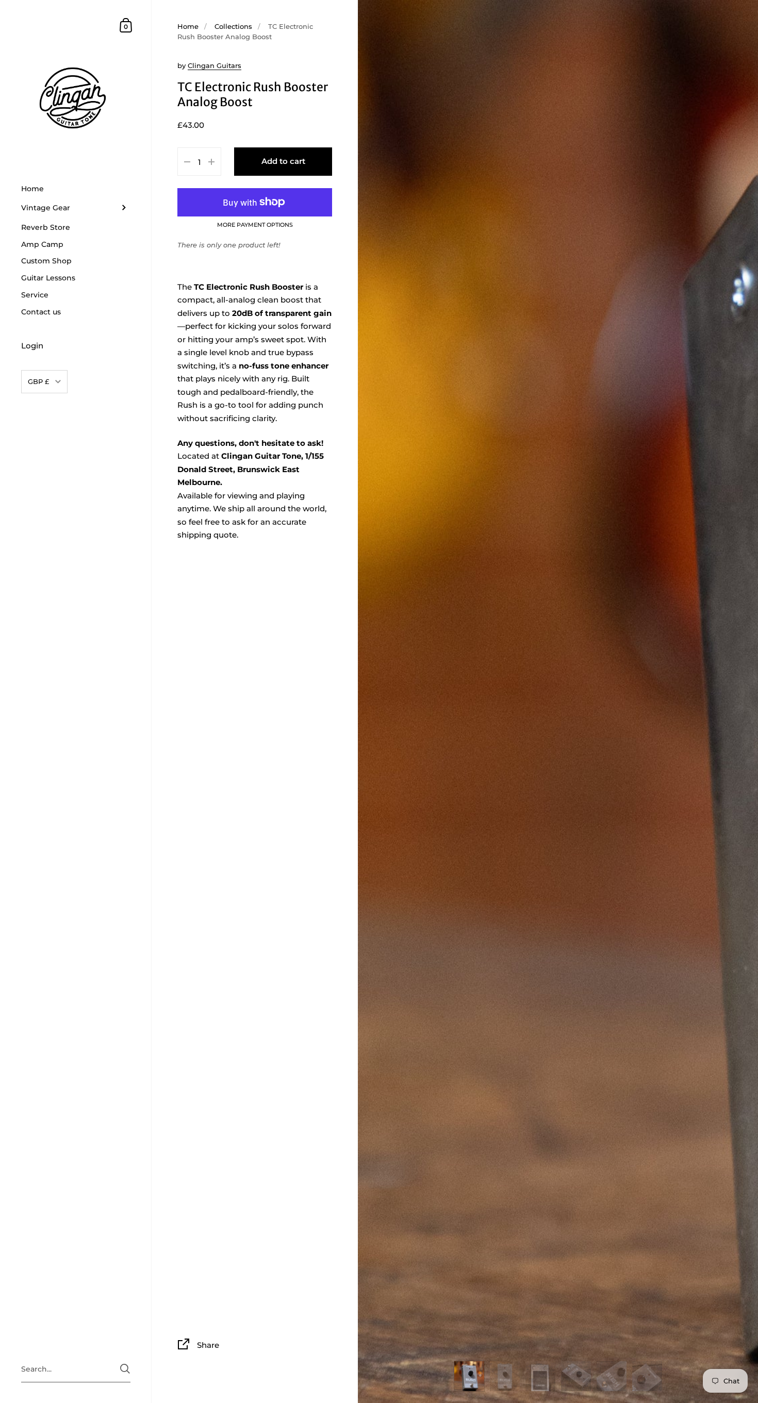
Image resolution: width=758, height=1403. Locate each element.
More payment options (255, 225)
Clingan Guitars (214, 65)
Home (188, 26)
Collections (233, 26)
